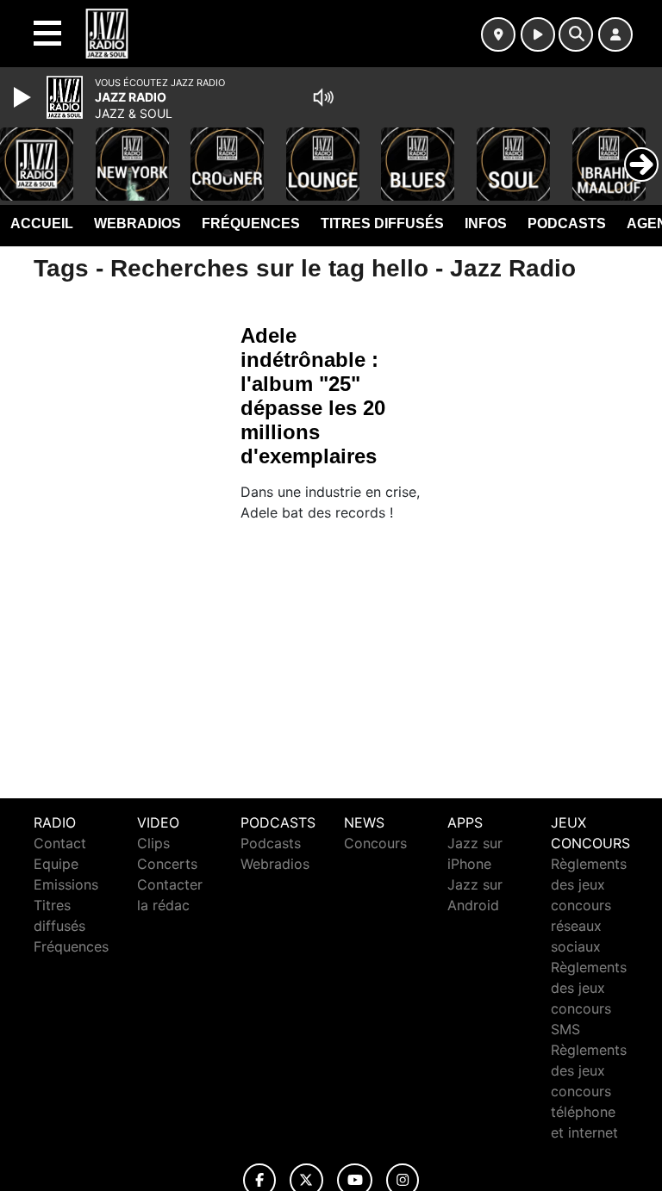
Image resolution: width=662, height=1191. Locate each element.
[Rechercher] (576, 34)
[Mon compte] (615, 34)
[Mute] (323, 97)
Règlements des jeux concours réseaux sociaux (589, 905)
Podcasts (567, 223)
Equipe (56, 863)
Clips (153, 843)
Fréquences (251, 223)
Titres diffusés (382, 223)
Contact (60, 843)
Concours (375, 843)
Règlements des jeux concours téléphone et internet (589, 1091)
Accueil (41, 223)
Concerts (167, 863)
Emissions (66, 884)
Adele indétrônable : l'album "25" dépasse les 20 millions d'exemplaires (312, 396)
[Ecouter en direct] (538, 34)
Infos (486, 223)
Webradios (137, 223)
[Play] (24, 97)
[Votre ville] (498, 34)
